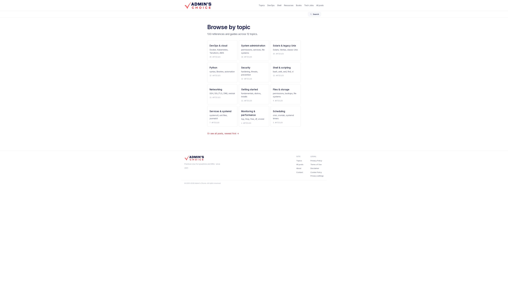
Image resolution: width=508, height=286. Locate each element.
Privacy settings (317, 176)
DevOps (271, 5)
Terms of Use (316, 164)
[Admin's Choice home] (198, 5)
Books (299, 5)
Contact (299, 172)
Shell (279, 5)
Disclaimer (314, 168)
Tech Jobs (309, 5)
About (298, 168)
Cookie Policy (316, 172)
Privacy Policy (316, 161)
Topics (262, 5)
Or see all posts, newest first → (223, 133)
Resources (288, 5)
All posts (320, 5)
